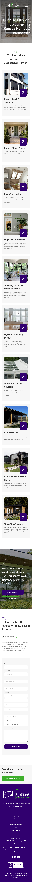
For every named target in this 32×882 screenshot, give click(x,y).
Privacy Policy (9, 873)
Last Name (7, 670)
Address (6, 692)
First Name (7, 663)
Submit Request (16, 746)
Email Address (8, 678)
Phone (6, 685)
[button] (26, 6)
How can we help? (9, 728)
